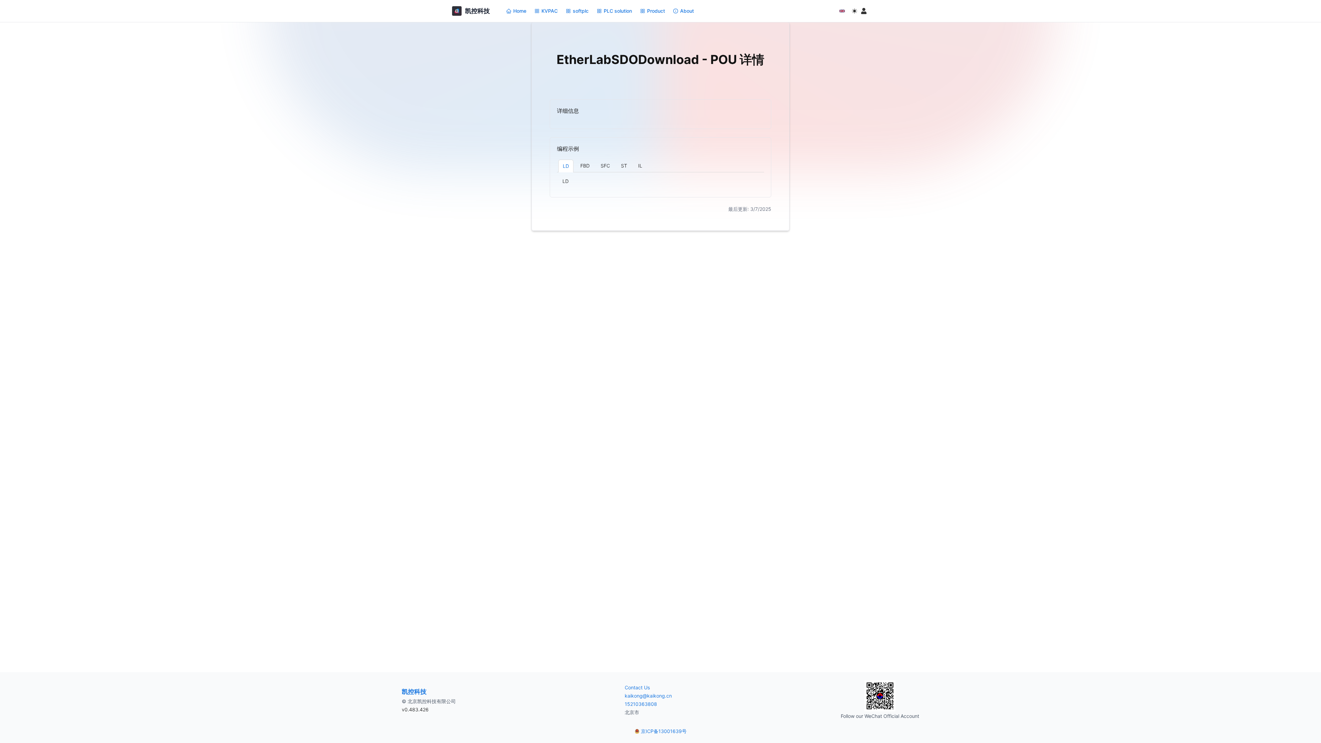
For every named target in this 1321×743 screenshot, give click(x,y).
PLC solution (618, 11)
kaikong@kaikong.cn (648, 696)
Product (656, 11)
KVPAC (549, 11)
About (687, 11)
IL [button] (640, 166)
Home (519, 11)
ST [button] (624, 166)
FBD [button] (585, 166)
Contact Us (637, 687)
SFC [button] (605, 166)
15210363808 (641, 704)
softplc (581, 11)
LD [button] (566, 166)
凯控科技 (414, 691)
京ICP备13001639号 (664, 731)
